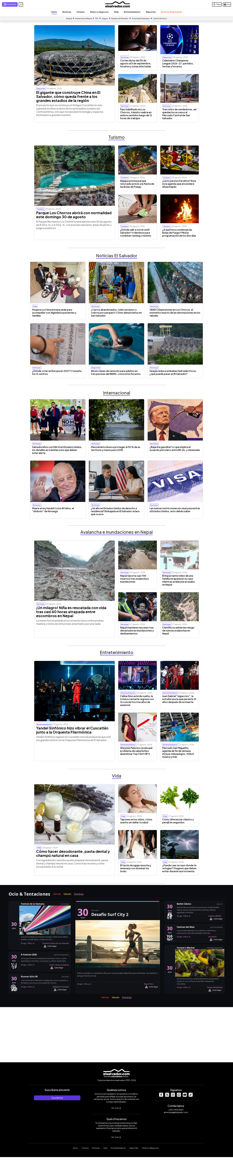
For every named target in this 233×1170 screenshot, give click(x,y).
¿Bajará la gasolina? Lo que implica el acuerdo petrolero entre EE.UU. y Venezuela (175, 448)
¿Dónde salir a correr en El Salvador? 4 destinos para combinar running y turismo (135, 232)
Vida (116, 12)
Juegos (105, 18)
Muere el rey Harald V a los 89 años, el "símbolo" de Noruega (53, 510)
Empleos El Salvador (119, 18)
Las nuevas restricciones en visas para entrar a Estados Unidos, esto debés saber (175, 510)
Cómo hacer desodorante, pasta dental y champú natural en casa (73, 853)
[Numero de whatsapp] (179, 1096)
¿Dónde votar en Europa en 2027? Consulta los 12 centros (56, 372)
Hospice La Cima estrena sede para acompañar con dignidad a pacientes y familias (54, 312)
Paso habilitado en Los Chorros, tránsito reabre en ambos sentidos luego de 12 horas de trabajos (136, 114)
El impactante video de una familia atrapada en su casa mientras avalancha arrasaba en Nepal (178, 580)
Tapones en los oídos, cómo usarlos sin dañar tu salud (136, 821)
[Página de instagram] (173, 1096)
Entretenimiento (132, 12)
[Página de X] (167, 1096)
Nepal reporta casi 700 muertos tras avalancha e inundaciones (134, 578)
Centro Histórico (160, 18)
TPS (96, 18)
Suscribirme (57, 1097)
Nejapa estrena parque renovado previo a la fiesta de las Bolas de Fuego (137, 183)
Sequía (69, 18)
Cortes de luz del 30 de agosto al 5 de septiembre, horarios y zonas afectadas (135, 63)
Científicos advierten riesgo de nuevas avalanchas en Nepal (178, 630)
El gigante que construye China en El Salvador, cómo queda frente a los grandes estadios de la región (68, 96)
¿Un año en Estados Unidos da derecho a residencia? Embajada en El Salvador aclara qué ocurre (115, 511)
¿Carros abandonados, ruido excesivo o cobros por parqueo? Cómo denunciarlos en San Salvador (116, 312)
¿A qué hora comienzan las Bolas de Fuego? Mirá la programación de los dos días (179, 232)
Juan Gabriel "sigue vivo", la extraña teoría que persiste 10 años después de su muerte (179, 699)
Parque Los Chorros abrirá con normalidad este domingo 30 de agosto (74, 214)
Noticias (66, 12)
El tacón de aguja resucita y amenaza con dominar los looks (135, 868)
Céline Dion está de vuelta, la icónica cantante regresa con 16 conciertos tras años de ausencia (137, 700)
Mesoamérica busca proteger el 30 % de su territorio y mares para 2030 (115, 448)
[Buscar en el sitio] (21, 4)
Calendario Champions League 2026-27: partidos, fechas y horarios (178, 63)
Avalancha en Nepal (83, 18)
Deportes (151, 12)
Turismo (80, 12)
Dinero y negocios (99, 12)
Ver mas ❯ (116, 1108)
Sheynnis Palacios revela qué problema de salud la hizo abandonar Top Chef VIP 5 (136, 750)
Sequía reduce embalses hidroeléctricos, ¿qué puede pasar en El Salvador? (173, 372)
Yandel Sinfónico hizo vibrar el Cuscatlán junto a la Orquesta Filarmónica (72, 730)
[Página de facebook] (161, 1096)
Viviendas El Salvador (141, 18)
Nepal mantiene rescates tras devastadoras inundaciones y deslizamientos (137, 630)
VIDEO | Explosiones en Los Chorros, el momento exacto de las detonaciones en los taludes (175, 312)
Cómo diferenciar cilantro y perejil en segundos (178, 821)
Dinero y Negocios (150, 1148)
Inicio (54, 12)
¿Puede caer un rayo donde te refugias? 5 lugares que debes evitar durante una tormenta (179, 868)
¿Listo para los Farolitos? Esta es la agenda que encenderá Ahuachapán (179, 183)
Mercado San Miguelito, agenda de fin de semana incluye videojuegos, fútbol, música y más (178, 752)
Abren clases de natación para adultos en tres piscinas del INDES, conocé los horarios (116, 372)
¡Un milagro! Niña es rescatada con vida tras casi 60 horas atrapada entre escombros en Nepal (71, 611)
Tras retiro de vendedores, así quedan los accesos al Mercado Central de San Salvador (179, 114)
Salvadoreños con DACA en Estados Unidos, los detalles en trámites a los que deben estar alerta (57, 450)
